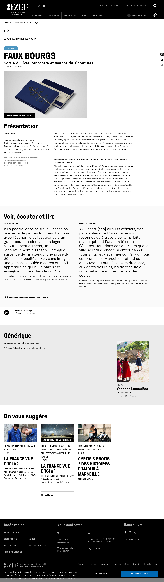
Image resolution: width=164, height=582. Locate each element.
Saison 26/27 (38, 16)
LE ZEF (32, 539)
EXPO (8, 453)
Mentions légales (152, 564)
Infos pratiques (13, 552)
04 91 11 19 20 (104, 541)
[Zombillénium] (8, 30)
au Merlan (49, 495)
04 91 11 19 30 (109, 539)
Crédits (136, 564)
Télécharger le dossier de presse (26, 298)
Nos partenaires (121, 564)
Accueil (7, 22)
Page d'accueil (12, 533)
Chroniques (97, 16)
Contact (104, 6)
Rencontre (11, 48)
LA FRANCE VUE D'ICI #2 (18, 461)
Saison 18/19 (19, 22)
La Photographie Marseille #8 (20, 115)
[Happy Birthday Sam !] (4, 30)
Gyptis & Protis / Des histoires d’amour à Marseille (94, 466)
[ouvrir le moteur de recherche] (155, 6)
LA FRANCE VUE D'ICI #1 (55, 469)
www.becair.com (32, 343)
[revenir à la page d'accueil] (17, 9)
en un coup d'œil (38, 545)
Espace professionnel (137, 6)
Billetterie (10, 539)
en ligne (155, 15)
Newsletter (117, 6)
